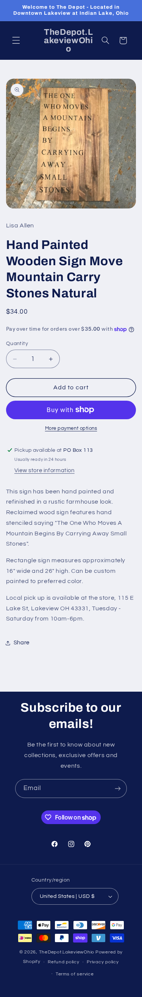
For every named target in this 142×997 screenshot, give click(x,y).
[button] (16, 40)
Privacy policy (103, 962)
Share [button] (22, 642)
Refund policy (64, 962)
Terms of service (75, 974)
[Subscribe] (117, 788)
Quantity (17, 343)
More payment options (71, 428)
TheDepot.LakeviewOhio (66, 952)
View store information (44, 470)
